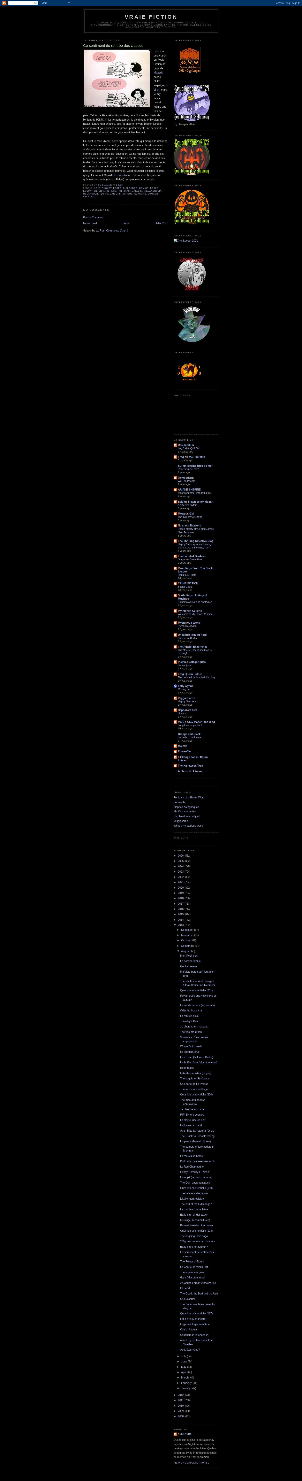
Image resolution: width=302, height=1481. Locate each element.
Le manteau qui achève (194, 1209)
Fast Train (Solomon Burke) (196, 1057)
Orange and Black (189, 734)
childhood (130, 188)
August (107, 188)
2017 (181, 903)
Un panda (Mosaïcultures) (195, 1141)
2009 (181, 1411)
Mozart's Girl (186, 513)
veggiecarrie (181, 820)
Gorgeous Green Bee (190, 559)
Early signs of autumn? (194, 1246)
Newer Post (90, 223)
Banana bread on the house (196, 1225)
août (97, 188)
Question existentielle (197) (196, 1313)
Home (125, 223)
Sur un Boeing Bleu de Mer (195, 465)
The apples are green (192, 1272)
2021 (181, 882)
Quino (104, 194)
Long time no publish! (190, 725)
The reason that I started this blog (196, 677)
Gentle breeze (188, 966)
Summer (153, 194)
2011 (181, 1400)
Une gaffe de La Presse (194, 1083)
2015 (181, 914)
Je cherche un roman (192, 1109)
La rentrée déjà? (189, 1015)
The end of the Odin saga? (196, 1204)
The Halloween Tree (190, 765)
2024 (181, 866)
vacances (89, 197)
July (184, 1356)
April (184, 1372)
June (184, 1361)
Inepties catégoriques (186, 806)
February (186, 1382)
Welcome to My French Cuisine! (195, 614)
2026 (181, 855)
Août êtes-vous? (190, 1349)
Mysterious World (189, 622)
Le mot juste (184, 665)
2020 (181, 887)
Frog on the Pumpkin (191, 456)
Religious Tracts (187, 575)
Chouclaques (188, 1298)
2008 (181, 1416)
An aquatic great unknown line (198, 1282)
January (186, 1388)
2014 (181, 919)
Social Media (185, 586)
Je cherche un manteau (194, 1026)
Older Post (161, 223)
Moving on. (184, 689)
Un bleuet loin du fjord (192, 634)
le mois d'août (122, 175)
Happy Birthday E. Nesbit (195, 1172)
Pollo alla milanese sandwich (197, 1161)
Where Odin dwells (191, 1046)
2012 (181, 1395)
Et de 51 (185, 1288)
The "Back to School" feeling (197, 1136)
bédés (117, 188)
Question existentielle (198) (196, 1230)
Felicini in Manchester (193, 1318)
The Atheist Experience (192, 646)
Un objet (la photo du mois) (196, 1177)
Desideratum (186, 445)
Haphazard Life (187, 710)
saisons (115, 194)
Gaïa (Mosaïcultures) (192, 1277)
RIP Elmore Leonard (192, 1114)
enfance (104, 191)
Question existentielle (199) (196, 1188)
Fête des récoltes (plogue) (195, 1073)
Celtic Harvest (188, 1329)
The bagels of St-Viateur (194, 1078)
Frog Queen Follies (190, 674)
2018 (181, 898)
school (127, 194)
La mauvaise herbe (191, 1155)
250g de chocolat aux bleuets (197, 1241)
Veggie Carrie (186, 698)
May (184, 1366)
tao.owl (182, 745)
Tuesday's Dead (189, 1021)
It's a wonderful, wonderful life (194, 493)
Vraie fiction (151, 17)
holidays (124, 191)
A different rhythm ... (189, 505)
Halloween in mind (191, 1125)
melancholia (153, 191)
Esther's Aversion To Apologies (195, 602)
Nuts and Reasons (189, 525)
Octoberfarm (186, 477)
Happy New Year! (187, 701)
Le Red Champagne (192, 1166)
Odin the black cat (191, 1010)
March (185, 1377)
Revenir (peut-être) (188, 469)
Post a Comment (93, 217)
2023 (181, 871)
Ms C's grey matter (185, 811)
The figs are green (191, 1031)
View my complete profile (191, 1463)
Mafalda (158, 72)
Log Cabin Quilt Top (189, 448)
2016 (181, 909)
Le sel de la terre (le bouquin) (197, 1005)
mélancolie (91, 194)
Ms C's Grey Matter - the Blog (196, 721)
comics (144, 188)
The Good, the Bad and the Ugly (199, 1293)
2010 (181, 1405)
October (186, 940)
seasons (140, 194)
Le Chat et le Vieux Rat (194, 1266)
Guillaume (185, 1434)
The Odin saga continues (195, 1182)
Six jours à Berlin (187, 638)
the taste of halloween (190, 737)
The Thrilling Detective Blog (195, 540)
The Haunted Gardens (191, 556)
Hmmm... (183, 713)
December (187, 929)
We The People (186, 481)
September (188, 945)
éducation (90, 191)
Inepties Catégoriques (192, 661)
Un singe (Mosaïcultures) (195, 1220)
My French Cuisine (190, 610)
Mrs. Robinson (188, 955)
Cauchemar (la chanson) (194, 1334)
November (187, 935)
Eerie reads (187, 1067)
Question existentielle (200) (196, 1094)
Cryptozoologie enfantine (195, 1324)
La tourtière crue (189, 1051)
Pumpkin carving (187, 626)
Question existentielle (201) (196, 990)
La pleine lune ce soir (192, 1120)
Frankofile (184, 751)
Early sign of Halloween (194, 1214)
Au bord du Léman (190, 771)
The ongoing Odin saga (194, 1236)
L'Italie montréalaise (192, 1198)
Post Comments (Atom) (114, 230)
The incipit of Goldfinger (194, 1089)
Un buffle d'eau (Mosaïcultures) (198, 1062)
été (113, 191)
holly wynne (185, 686)
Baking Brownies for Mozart (195, 501)
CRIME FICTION (188, 583)
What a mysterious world (188, 825)
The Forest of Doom (192, 1261)
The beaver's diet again (194, 1193)
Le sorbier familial (190, 961)
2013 (181, 925)
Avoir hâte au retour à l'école (197, 1130)
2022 (181, 877)
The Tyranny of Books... (191, 517)
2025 (181, 861)
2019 (181, 893)
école (154, 188)
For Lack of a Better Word (189, 797)
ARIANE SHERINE (189, 489)
